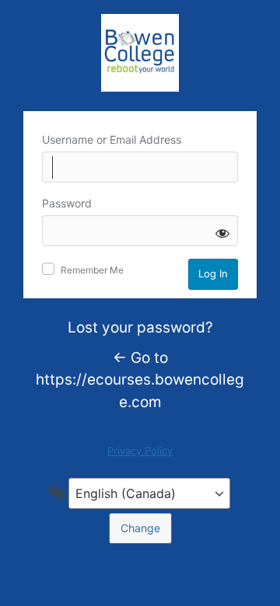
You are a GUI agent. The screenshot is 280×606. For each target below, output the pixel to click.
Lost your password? (140, 327)
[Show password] (222, 233)
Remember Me (92, 270)
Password (67, 203)
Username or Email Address (111, 139)
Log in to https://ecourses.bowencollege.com (140, 53)
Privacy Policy (140, 450)
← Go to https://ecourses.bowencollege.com (140, 380)
